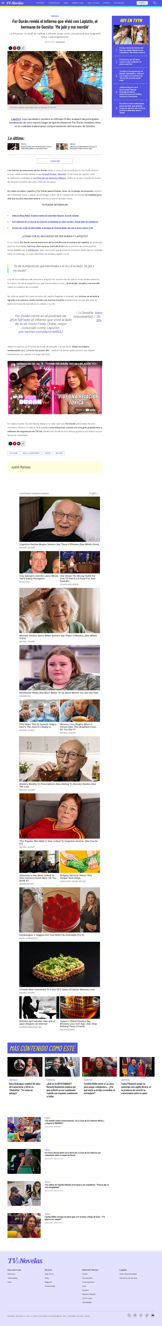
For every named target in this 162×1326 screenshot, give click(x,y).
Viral (66, 3)
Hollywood (119, 3)
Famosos (40, 3)
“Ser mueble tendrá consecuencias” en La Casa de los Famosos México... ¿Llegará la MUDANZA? (75, 1122)
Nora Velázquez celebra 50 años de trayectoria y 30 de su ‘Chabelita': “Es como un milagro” (24, 1088)
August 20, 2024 (98, 316)
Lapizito (47, 453)
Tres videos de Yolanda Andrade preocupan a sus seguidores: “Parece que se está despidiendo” (77, 1186)
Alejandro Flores (58, 1158)
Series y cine (77, 3)
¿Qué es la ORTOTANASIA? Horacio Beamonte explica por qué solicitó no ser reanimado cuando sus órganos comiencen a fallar (61, 1090)
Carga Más (55, 161)
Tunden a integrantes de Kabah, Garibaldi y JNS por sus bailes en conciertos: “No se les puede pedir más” (131, 75)
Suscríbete (142, 3)
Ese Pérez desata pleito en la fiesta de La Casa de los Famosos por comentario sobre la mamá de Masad (73, 1154)
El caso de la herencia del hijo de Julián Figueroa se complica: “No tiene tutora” (132, 50)
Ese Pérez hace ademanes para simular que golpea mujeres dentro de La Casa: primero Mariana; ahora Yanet (132, 108)
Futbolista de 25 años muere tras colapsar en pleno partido (130, 61)
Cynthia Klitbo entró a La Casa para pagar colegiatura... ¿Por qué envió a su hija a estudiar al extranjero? (99, 1088)
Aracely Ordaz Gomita (30, 453)
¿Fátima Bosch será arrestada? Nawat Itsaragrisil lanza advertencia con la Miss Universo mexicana (130, 92)
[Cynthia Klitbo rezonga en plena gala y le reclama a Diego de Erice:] (24, 1225)
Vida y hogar (93, 3)
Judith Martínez (60, 42)
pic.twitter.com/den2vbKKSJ (40, 332)
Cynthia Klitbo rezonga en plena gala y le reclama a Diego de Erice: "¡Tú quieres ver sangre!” (75, 1218)
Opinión (106, 3)
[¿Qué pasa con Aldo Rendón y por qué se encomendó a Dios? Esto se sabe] (62, 146)
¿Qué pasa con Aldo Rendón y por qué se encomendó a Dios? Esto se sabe (83, 148)
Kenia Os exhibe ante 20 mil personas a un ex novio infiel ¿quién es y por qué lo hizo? (36, 148)
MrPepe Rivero (57, 1126)
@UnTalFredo (20, 320)
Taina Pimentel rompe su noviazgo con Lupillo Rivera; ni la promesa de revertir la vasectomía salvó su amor (136, 1088)
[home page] (15, 3)
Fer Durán (13, 453)
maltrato (59, 453)
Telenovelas (54, 3)
